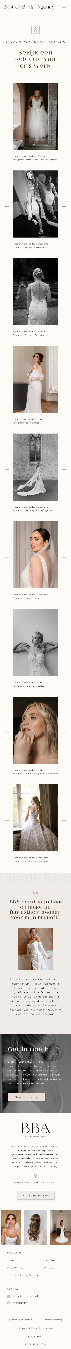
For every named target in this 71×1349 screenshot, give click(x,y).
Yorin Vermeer (32, 598)
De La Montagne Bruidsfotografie (42, 773)
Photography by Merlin (36, 247)
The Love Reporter (34, 335)
